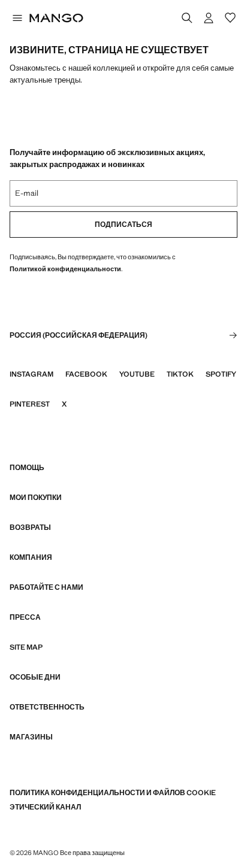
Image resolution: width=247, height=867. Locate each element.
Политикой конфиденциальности (65, 269)
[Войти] (208, 18)
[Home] (56, 18)
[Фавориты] (230, 18)
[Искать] (187, 18)
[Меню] (17, 18)
